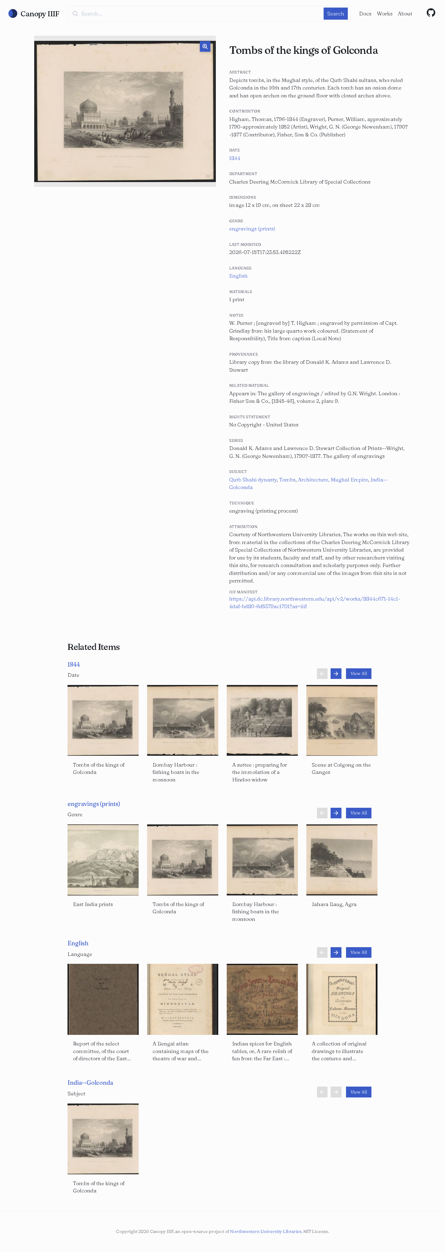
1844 (234, 158)
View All (359, 673)
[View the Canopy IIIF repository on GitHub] (431, 12)
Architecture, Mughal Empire (333, 479)
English (238, 275)
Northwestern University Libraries (266, 1231)
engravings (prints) (252, 228)
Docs (365, 13)
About (405, 13)
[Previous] (322, 673)
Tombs (287, 479)
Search (335, 13)
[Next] (336, 673)
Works (385, 13)
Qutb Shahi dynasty (253, 479)
